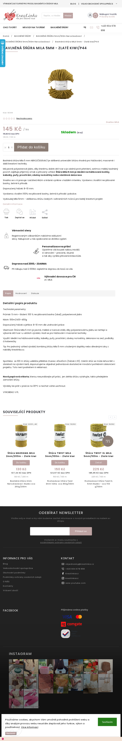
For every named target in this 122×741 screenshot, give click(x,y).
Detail (60, 462)
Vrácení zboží (10, 590)
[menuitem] (11, 27)
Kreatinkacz (72, 573)
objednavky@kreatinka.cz (79, 564)
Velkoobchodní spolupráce (97, 3)
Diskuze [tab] (35, 293)
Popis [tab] (8, 293)
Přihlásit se (81, 531)
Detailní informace (12, 204)
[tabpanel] (21, 454)
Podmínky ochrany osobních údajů (22, 577)
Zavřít (109, 222)
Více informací (29, 727)
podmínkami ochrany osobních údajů (61, 542)
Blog (73, 3)
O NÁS (6, 581)
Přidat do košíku (31, 147)
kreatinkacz (72, 578)
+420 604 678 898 (75, 569)
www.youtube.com (75, 583)
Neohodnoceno (24, 119)
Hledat (68, 15)
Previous (111, 417)
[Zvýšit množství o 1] (12, 147)
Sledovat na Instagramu (26, 706)
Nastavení (10, 733)
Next (115, 417)
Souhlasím (107, 721)
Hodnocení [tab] (21, 293)
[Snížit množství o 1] (5, 147)
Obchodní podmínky (14, 572)
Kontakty (8, 586)
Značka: (112, 122)
